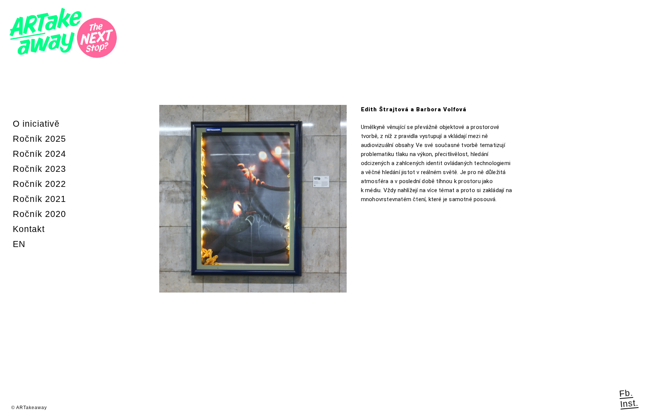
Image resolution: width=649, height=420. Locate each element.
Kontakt (29, 229)
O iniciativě (36, 124)
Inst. (629, 403)
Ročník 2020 (39, 214)
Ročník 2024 (39, 154)
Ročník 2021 (39, 199)
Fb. (626, 393)
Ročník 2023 (39, 169)
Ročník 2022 (39, 184)
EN (19, 244)
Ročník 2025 (39, 139)
